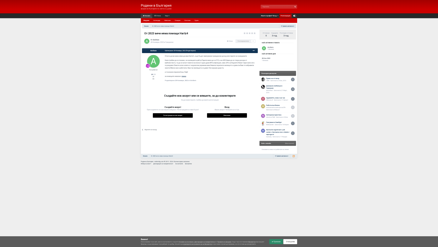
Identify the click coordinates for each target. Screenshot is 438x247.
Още (167, 16)
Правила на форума (224, 242)
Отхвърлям (290, 242)
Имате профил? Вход (269, 16)
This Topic (287, 7)
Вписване (227, 115)
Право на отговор (272, 78)
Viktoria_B (269, 100)
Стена (158, 16)
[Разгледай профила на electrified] (263, 87)
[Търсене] (295, 7)
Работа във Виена (273, 105)
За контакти (179, 164)
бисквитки (252, 242)
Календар (156, 20)
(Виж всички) (289, 143)
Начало (147, 16)
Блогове (187, 20)
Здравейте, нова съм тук (275, 98)
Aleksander (270, 124)
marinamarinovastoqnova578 (275, 107)
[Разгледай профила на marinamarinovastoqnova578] (263, 106)
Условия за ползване (186, 242)
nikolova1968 (270, 117)
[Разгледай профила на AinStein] (146, 41)
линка (184, 76)
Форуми (146, 20)
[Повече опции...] (253, 50)
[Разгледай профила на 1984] (263, 79)
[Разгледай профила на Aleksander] (263, 123)
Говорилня (169, 42)
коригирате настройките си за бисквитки (197, 244)
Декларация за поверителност (163, 164)
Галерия (177, 20)
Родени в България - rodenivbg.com (152, 161)
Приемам (277, 242)
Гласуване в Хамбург (274, 122)
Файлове (167, 20)
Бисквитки (188, 164)
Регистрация (285, 16)
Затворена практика (273, 115)
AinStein (156, 40)
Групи (196, 20)
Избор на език (145, 164)
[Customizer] (294, 16)
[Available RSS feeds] (293, 156)
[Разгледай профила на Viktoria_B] (263, 99)
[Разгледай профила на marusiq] (263, 131)
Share (230, 41)
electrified (269, 90)
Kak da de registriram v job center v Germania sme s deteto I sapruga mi (277, 132)
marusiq (268, 137)
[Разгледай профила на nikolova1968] (263, 116)
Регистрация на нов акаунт (172, 115)
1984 (267, 80)
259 (154, 74)
